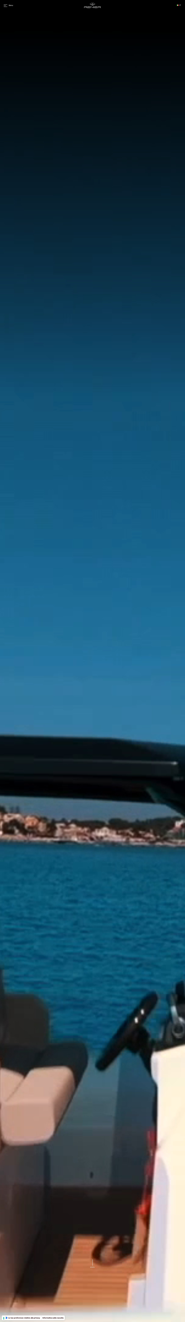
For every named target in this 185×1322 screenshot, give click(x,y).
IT (180, 5)
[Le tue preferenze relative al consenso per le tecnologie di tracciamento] (4, 1318)
